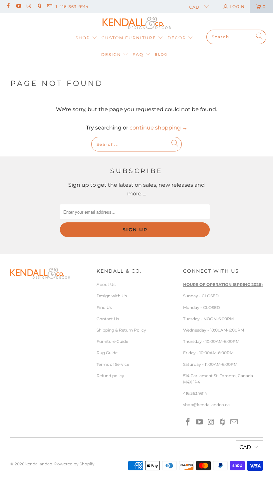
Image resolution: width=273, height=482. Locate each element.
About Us (106, 284)
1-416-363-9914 (72, 6)
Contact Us (108, 318)
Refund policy (110, 375)
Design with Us (112, 295)
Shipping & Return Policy (121, 330)
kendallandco (38, 463)
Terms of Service (113, 364)
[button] (86, 38)
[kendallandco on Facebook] (8, 6)
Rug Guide (107, 352)
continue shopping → (158, 127)
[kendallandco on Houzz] (39, 6)
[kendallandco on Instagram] (29, 6)
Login (237, 6)
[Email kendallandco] (49, 6)
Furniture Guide (112, 341)
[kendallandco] (137, 23)
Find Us (104, 307)
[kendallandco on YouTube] (18, 6)
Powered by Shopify (74, 463)
